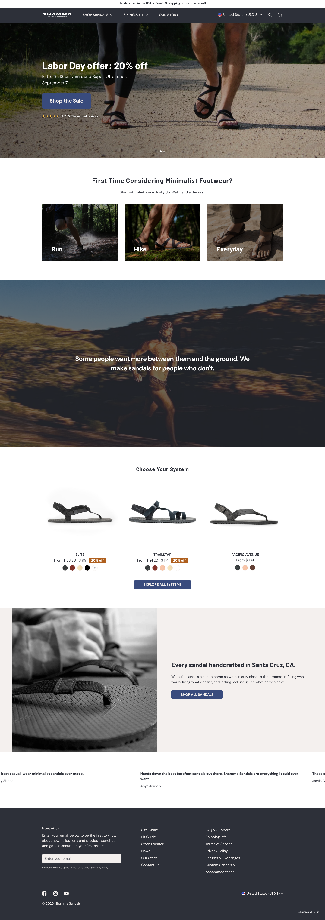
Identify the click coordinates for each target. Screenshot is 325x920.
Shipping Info (216, 837)
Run (57, 249)
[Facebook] (44, 893)
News (145, 851)
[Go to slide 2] (164, 151)
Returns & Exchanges (223, 858)
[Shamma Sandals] (56, 15)
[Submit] (115, 858)
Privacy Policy (217, 851)
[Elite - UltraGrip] (65, 568)
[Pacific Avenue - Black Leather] (238, 568)
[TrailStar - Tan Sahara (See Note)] (170, 568)
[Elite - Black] (87, 568)
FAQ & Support (218, 830)
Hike (140, 249)
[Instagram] (55, 893)
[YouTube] (66, 893)
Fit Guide (148, 837)
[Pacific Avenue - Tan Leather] (245, 568)
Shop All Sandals (197, 694)
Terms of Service (219, 844)
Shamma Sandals (68, 903)
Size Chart (149, 830)
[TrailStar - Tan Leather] (162, 568)
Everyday (230, 249)
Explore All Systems (163, 584)
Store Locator (152, 844)
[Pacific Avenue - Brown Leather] (252, 568)
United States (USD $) (241, 14)
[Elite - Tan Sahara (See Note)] (80, 568)
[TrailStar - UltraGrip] (147, 568)
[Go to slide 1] (161, 151)
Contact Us (150, 865)
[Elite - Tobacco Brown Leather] (72, 568)
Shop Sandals (66, 100)
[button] (280, 15)
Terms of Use (83, 867)
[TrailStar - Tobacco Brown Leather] (155, 568)
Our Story (162, 363)
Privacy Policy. (100, 867)
